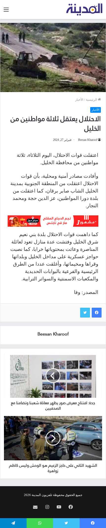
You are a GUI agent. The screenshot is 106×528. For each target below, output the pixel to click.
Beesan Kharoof (87, 140)
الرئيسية (92, 99)
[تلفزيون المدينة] (84, 9)
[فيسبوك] (97, 313)
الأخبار (79, 99)
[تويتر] (85, 313)
